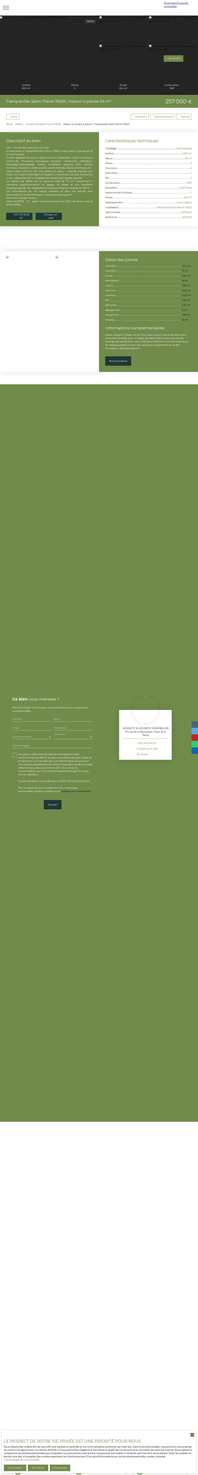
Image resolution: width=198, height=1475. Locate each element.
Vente (9, 124)
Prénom (17, 719)
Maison (19, 124)
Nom (57, 719)
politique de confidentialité (76, 791)
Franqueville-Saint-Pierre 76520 (43, 124)
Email (15, 728)
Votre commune (21, 736)
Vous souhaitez (60, 734)
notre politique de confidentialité (21, 1459)
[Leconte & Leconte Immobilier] (180, 8)
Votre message (20, 745)
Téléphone (60, 728)
